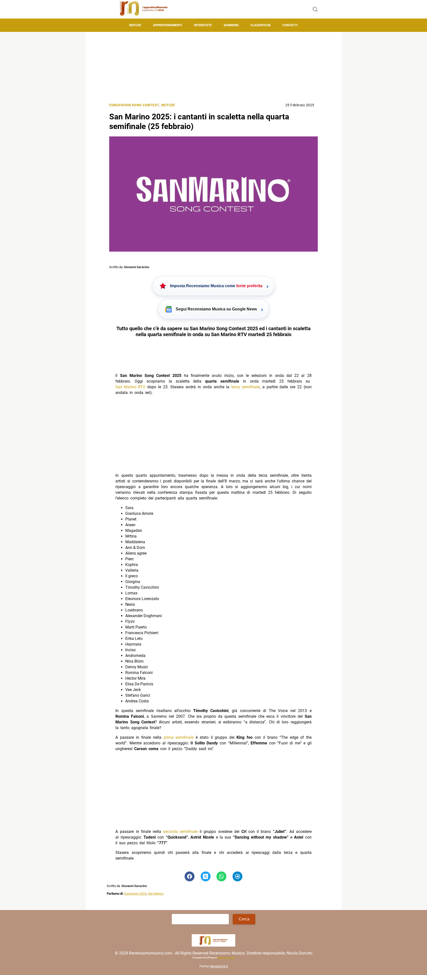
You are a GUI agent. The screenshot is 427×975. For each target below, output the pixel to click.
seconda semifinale (180, 831)
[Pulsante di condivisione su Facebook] (189, 876)
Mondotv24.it (219, 966)
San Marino (156, 893)
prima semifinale (178, 737)
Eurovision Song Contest (134, 105)
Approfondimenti (167, 25)
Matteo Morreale (226, 957)
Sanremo (231, 25)
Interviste (203, 25)
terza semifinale (245, 387)
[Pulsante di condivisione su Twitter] (206, 876)
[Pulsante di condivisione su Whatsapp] (221, 876)
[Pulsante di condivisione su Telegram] (237, 876)
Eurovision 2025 (135, 893)
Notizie (135, 25)
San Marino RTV (130, 387)
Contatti (290, 25)
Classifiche (261, 25)
